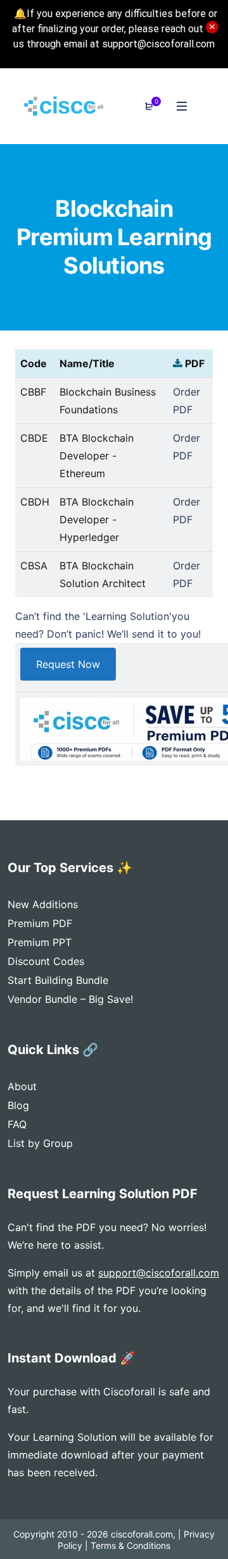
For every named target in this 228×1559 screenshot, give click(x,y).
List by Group (40, 1143)
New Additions (43, 904)
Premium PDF (40, 923)
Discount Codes (46, 961)
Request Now (68, 664)
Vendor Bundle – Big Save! (70, 999)
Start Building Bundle (58, 980)
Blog (18, 1105)
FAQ (17, 1124)
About (22, 1086)
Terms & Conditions (130, 1545)
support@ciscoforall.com (158, 1272)
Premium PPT (40, 942)
